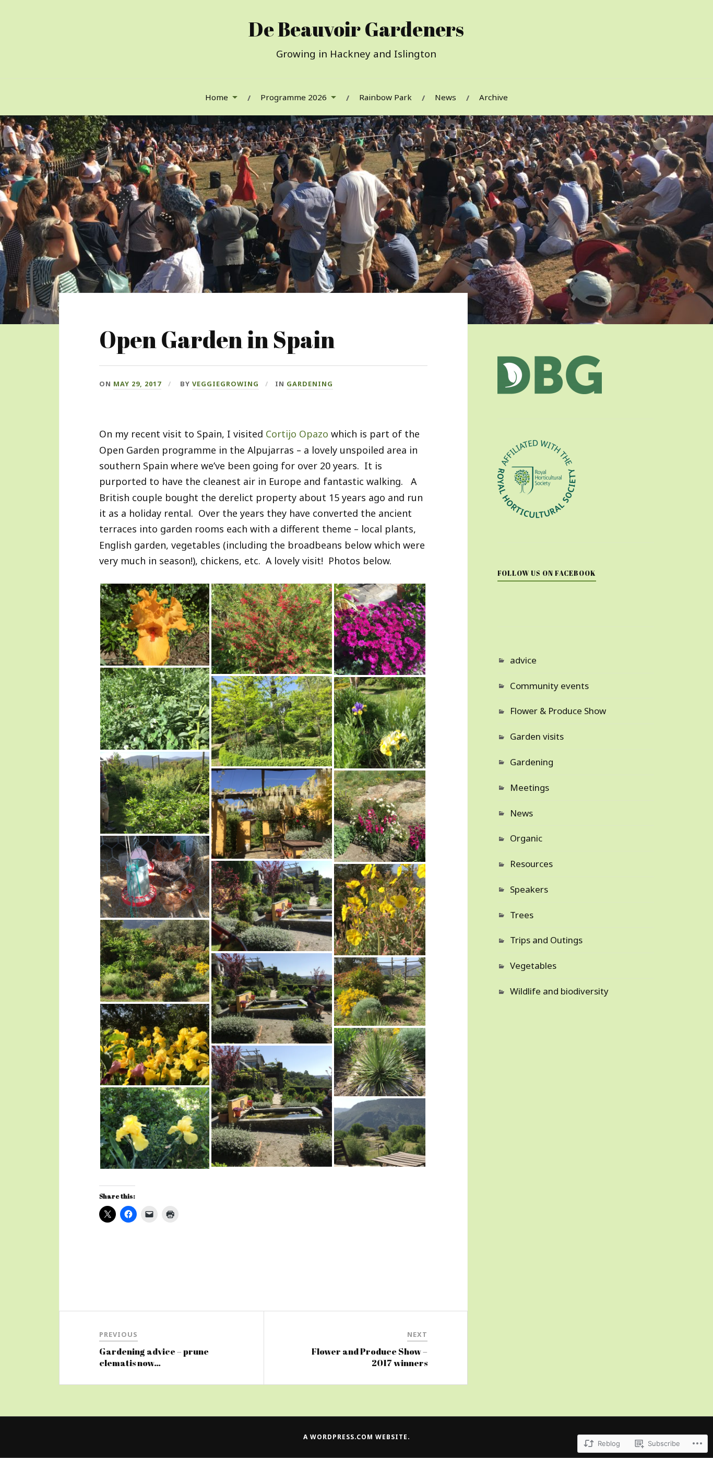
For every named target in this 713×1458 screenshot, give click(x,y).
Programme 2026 (293, 97)
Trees (521, 915)
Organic (526, 838)
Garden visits (537, 736)
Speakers (529, 889)
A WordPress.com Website (355, 1436)
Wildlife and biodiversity (559, 991)
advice (523, 660)
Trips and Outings (546, 940)
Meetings (529, 787)
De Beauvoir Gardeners (356, 29)
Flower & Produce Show (558, 711)
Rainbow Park (385, 97)
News (445, 97)
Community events (549, 686)
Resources (531, 864)
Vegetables (533, 965)
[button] (154, 625)
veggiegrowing (225, 383)
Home (216, 97)
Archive (493, 97)
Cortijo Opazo (297, 434)
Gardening (310, 383)
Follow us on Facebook (546, 573)
